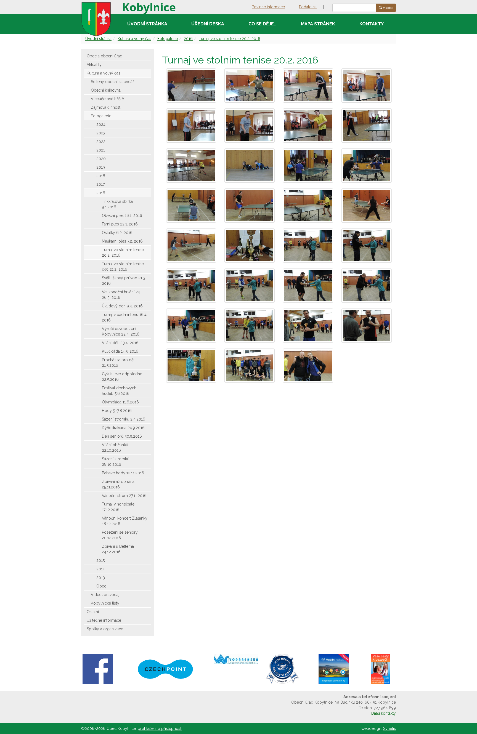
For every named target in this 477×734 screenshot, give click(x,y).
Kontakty (371, 23)
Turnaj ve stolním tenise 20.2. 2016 (229, 38)
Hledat (387, 8)
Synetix (389, 728)
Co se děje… (262, 23)
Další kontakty (383, 713)
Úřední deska (207, 23)
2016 (188, 38)
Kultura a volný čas (134, 38)
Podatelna (308, 7)
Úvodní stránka (147, 23)
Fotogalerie (167, 38)
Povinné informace (268, 7)
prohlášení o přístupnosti (160, 728)
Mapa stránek (318, 23)
